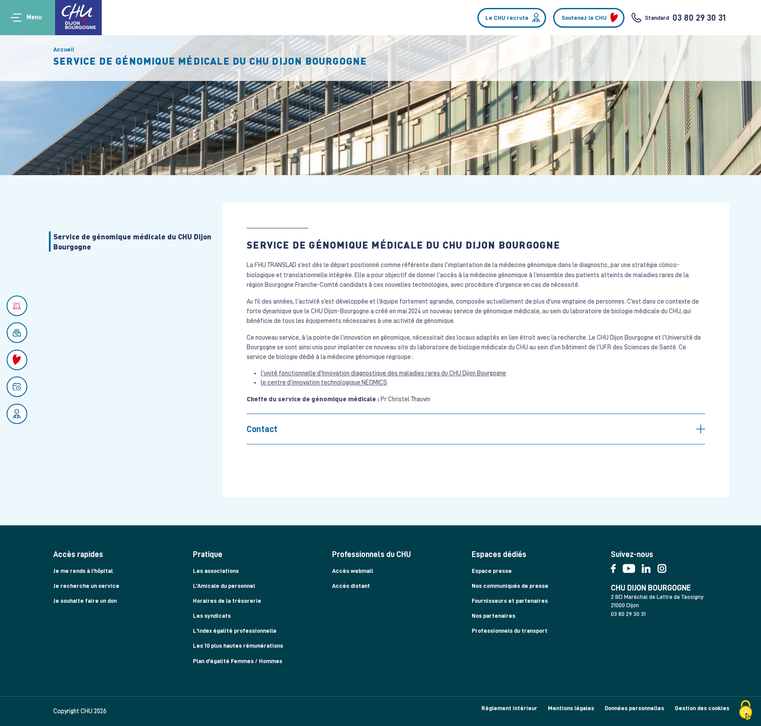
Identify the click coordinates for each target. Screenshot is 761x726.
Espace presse (492, 571)
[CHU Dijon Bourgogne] (78, 17)
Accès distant (351, 586)
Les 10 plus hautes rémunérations (238, 645)
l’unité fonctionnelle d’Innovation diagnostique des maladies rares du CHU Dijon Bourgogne (383, 373)
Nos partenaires (493, 615)
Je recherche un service (86, 586)
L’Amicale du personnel (224, 586)
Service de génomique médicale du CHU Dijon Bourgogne (132, 241)
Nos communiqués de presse (510, 586)
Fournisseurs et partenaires (510, 601)
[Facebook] (616, 566)
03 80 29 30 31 (699, 17)
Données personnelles (634, 708)
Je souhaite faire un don (85, 601)
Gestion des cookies (702, 708)
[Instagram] (664, 566)
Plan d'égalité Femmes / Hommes (237, 661)
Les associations (216, 571)
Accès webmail (352, 571)
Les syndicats (212, 615)
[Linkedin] (649, 566)
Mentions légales (571, 708)
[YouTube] (632, 566)
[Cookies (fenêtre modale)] (745, 711)
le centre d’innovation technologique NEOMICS (324, 382)
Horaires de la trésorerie (227, 601)
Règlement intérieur (509, 708)
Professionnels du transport (509, 630)
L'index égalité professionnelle (235, 630)
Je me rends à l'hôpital (83, 571)
